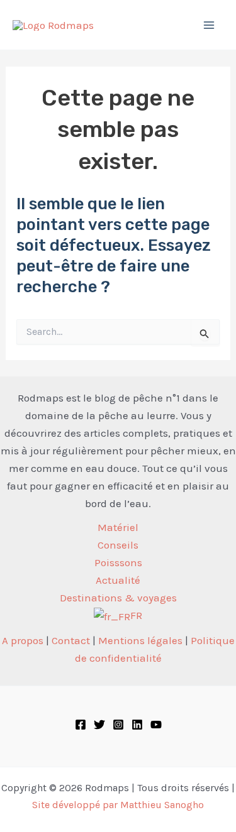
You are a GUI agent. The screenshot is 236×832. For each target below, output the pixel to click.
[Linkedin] (137, 724)
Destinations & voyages (118, 597)
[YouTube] (156, 724)
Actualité (118, 580)
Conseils (118, 545)
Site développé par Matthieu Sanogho (118, 805)
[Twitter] (99, 724)
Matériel (118, 527)
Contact (71, 640)
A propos (22, 640)
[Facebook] (80, 724)
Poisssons (118, 562)
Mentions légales (140, 640)
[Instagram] (118, 724)
